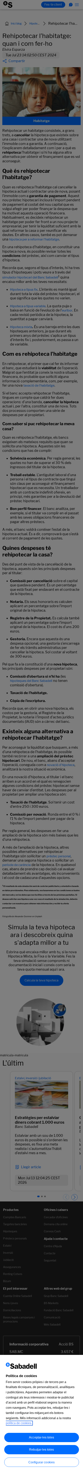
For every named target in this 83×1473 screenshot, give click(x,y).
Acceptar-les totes (41, 1437)
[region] (41, 1414)
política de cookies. (19, 1423)
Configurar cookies (41, 1462)
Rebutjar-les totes (41, 1449)
